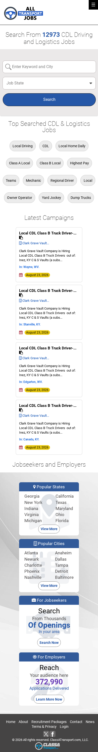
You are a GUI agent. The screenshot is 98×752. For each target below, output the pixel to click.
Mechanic (33, 180)
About (23, 722)
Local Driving (23, 146)
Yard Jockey (51, 198)
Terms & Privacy (44, 727)
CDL (45, 146)
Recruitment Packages (49, 722)
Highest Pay (79, 163)
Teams (11, 180)
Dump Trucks (81, 198)
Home (10, 722)
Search (49, 99)
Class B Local (50, 163)
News (90, 722)
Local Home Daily (72, 146)
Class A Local (19, 163)
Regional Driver (62, 180)
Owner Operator (19, 198)
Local (88, 180)
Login (64, 727)
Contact (76, 722)
